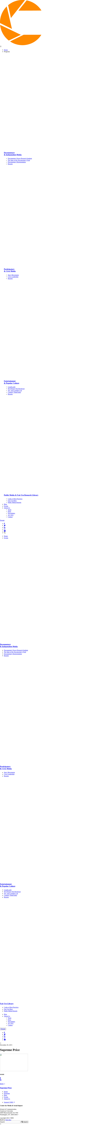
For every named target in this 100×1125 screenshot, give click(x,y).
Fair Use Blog (12, 501)
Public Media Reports (14, 502)
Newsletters (11, 513)
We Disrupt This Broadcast (16, 389)
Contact (10, 517)
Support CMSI (8, 1102)
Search (25, 1122)
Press (9, 511)
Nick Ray (8, 1120)
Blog (5, 504)
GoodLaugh (11, 387)
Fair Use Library (7, 1004)
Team (9, 510)
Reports (10, 164)
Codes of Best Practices (15, 499)
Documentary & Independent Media (13, 154)
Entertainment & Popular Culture (11, 382)
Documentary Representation (17, 162)
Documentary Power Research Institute (20, 158)
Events (6, 506)
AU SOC (11, 515)
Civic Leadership (13, 277)
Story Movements (13, 275)
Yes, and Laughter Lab (15, 390)
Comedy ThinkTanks (14, 392)
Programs (7, 1093)
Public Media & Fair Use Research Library (21, 495)
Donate (2, 520)
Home (6, 50)
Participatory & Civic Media (10, 270)
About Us (7, 508)
